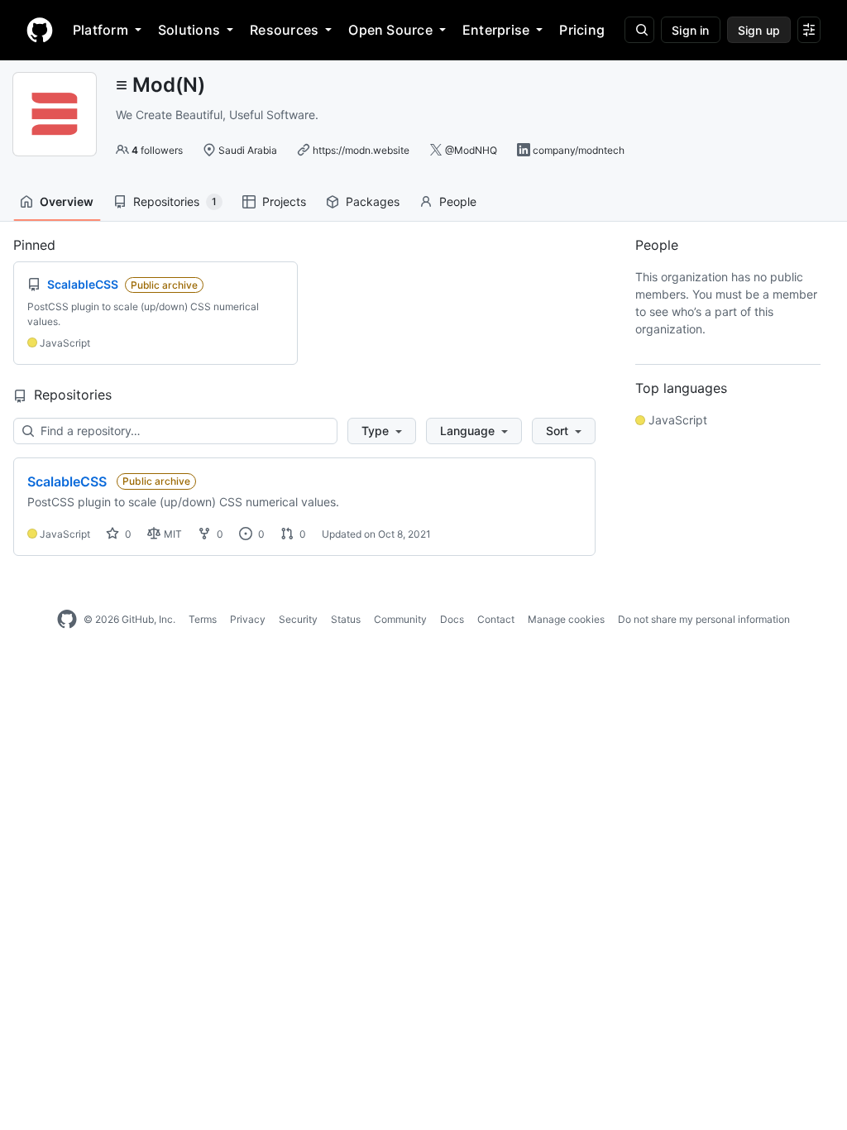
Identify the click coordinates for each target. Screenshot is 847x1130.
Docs (452, 619)
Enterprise (495, 30)
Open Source (390, 30)
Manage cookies (566, 619)
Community (400, 619)
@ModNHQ (471, 150)
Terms (203, 619)
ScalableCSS (67, 481)
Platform (100, 30)
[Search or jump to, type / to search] (639, 30)
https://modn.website (361, 150)
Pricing (582, 30)
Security (298, 619)
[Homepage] (39, 30)
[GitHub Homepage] (67, 619)
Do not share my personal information (704, 619)
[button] (381, 431)
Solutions (189, 30)
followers (157, 150)
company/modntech (578, 150)
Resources (284, 30)
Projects (284, 201)
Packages (373, 201)
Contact (495, 619)
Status (346, 619)
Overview (66, 201)
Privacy (248, 619)
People (457, 201)
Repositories (175, 201)
